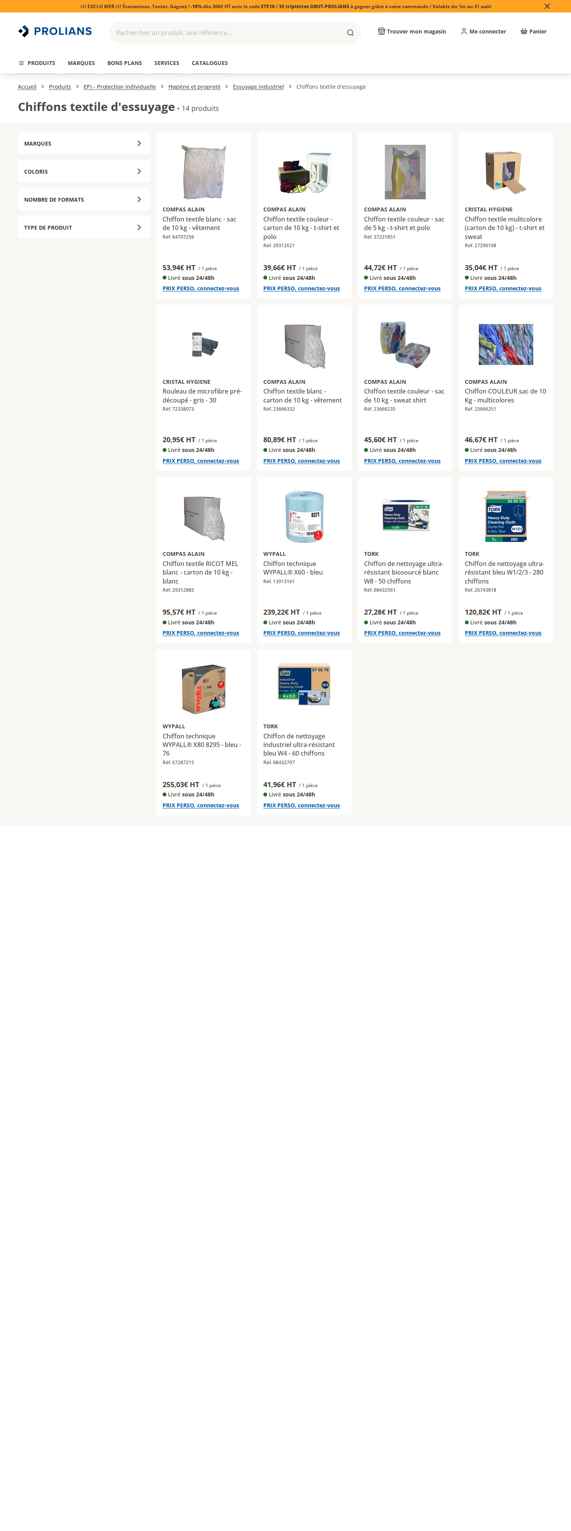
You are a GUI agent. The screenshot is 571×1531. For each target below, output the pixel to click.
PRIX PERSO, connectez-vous (201, 288)
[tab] (36, 63)
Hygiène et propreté (194, 86)
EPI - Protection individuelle (120, 86)
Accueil (27, 86)
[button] (235, 33)
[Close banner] (547, 6)
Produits (60, 86)
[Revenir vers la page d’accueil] (56, 31)
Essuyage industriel (258, 86)
